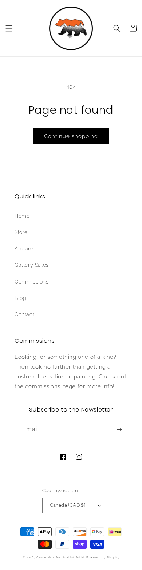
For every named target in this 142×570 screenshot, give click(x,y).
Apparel (25, 249)
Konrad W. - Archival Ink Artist (60, 557)
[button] (9, 28)
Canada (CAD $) (68, 505)
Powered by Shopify (103, 557)
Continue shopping (71, 136)
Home (22, 216)
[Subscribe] (119, 429)
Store (21, 232)
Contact (24, 314)
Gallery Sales (32, 265)
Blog (20, 298)
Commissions (32, 282)
